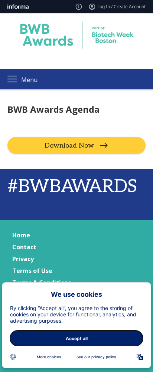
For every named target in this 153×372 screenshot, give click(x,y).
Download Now (69, 145)
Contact (24, 247)
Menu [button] (29, 80)
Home (21, 235)
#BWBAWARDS (72, 186)
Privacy (23, 259)
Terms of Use (32, 271)
